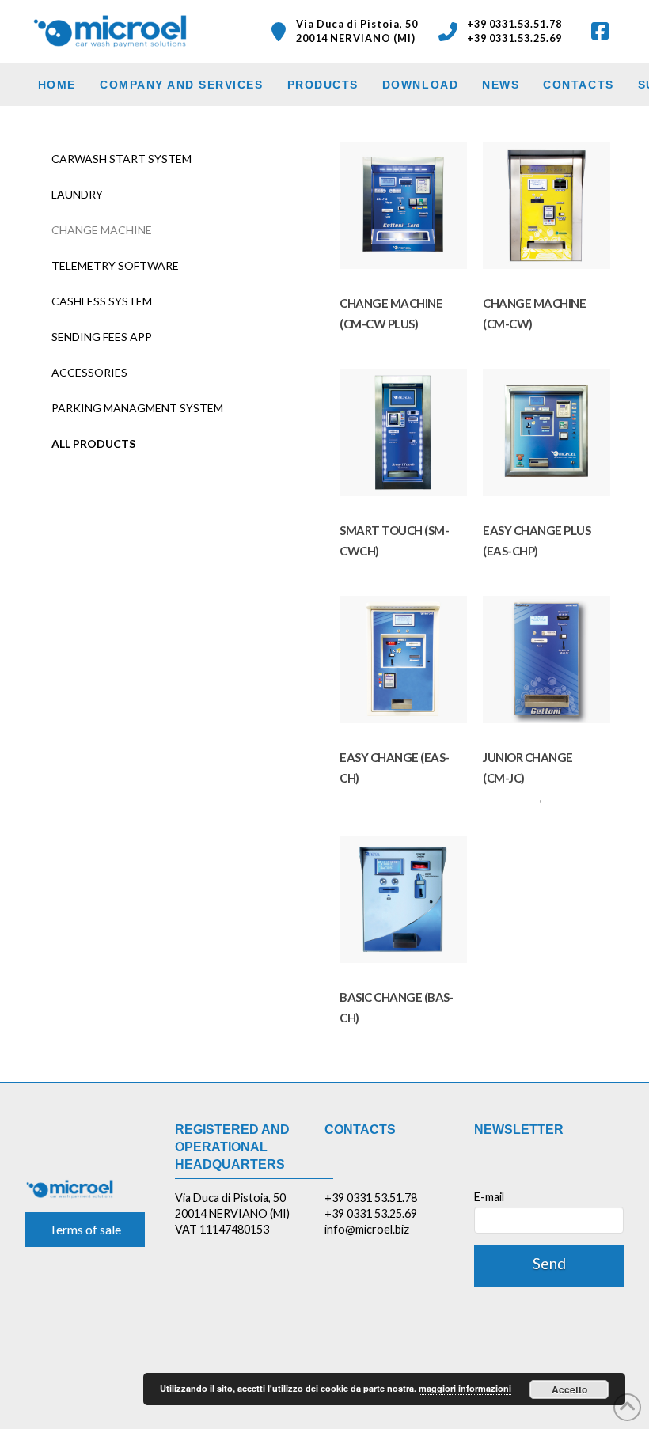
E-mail (489, 1196)
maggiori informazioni (465, 1388)
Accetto (569, 1389)
